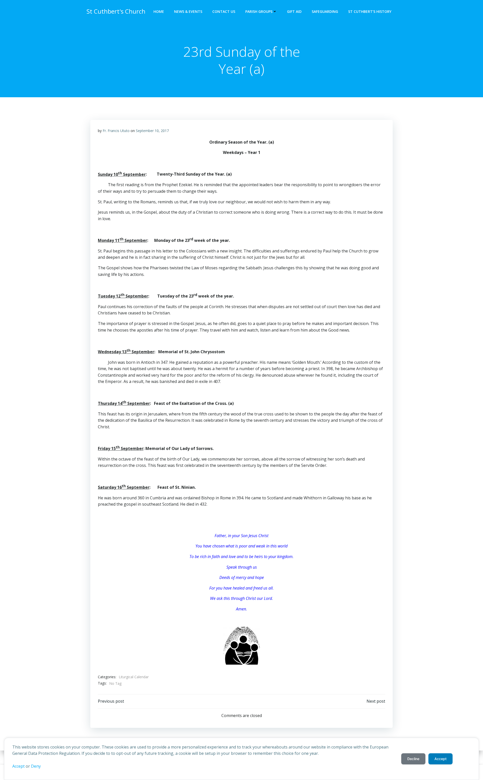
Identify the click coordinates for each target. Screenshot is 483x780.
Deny (36, 766)
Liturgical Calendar (134, 676)
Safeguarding (325, 11)
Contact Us (223, 11)
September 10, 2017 (152, 130)
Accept (18, 766)
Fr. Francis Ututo (116, 130)
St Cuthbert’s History (369, 11)
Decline (413, 759)
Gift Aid (294, 11)
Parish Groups (258, 11)
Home (158, 11)
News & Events (188, 11)
